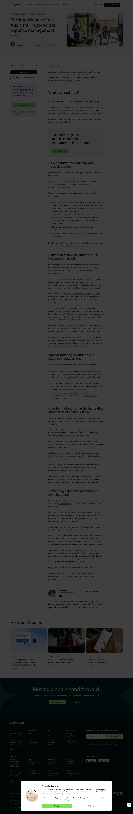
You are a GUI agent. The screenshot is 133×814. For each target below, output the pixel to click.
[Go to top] (129, 805)
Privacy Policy (53, 800)
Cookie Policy (64, 800)
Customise (91, 806)
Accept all (57, 806)
